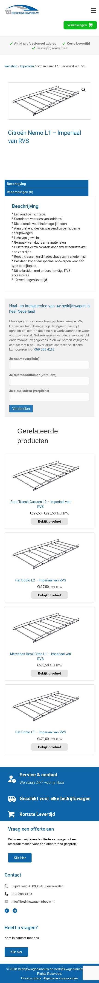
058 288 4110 (44, 349)
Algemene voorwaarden (60, 978)
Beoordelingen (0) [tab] (20, 192)
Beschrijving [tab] (16, 184)
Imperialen (27, 66)
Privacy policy (31, 978)
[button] (83, 90)
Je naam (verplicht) (24, 358)
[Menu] (93, 10)
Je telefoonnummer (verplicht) (33, 375)
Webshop (11, 66)
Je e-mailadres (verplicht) (29, 391)
